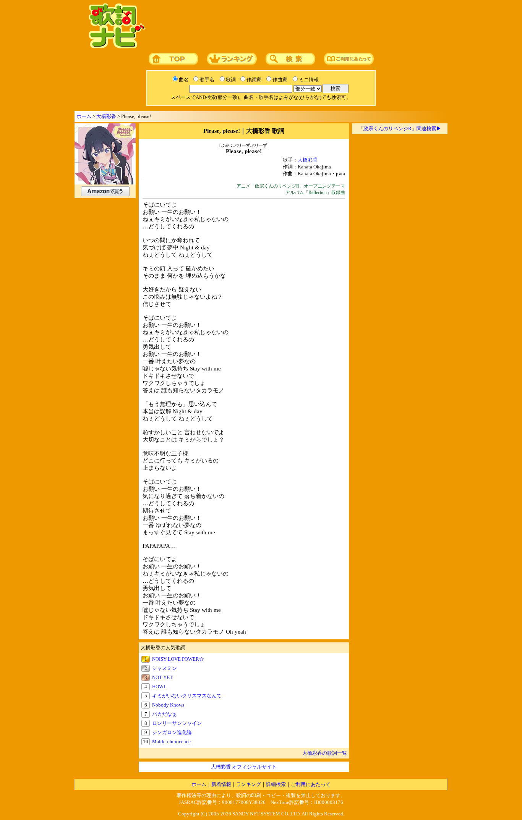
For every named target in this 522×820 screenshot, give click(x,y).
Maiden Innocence (171, 741)
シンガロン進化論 (172, 732)
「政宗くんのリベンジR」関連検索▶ (399, 128)
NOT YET (162, 677)
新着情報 (221, 784)
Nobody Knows (168, 705)
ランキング (248, 784)
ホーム (83, 116)
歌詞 (231, 79)
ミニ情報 (309, 79)
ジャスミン (164, 668)
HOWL (159, 686)
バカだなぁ (164, 714)
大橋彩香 (106, 116)
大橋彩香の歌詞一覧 (324, 753)
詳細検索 (276, 784)
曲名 (184, 79)
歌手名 (206, 79)
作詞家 (253, 79)
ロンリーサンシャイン (177, 723)
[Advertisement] (294, 26)
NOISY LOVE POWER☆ (178, 659)
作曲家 (279, 79)
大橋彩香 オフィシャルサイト (244, 767)
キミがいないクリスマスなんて (187, 696)
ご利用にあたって (311, 784)
